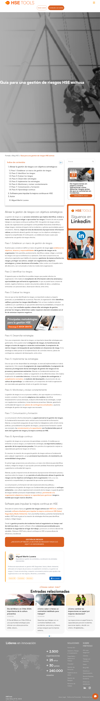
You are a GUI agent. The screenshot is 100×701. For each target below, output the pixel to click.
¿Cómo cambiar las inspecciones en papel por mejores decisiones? (48, 611)
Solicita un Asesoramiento (87, 672)
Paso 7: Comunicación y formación (25, 187)
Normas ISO (71, 647)
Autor (12, 196)
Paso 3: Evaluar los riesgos (22, 176)
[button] (49, 636)
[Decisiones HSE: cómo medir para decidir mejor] (80, 599)
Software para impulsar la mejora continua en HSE (31, 193)
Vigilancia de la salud (72, 674)
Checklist (70, 664)
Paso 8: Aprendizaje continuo (23, 189)
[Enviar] (93, 161)
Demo (85, 664)
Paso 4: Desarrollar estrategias (24, 179)
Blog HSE (15, 156)
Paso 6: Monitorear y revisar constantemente (29, 184)
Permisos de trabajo (71, 685)
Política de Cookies (88, 697)
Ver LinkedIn (56, 578)
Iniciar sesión (42, 8)
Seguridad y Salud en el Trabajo (71, 658)
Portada (7, 156)
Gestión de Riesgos (71, 679)
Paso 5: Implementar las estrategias (26, 181)
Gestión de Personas (71, 668)
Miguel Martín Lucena (20, 200)
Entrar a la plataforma (86, 683)
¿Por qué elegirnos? (86, 651)
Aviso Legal (62, 697)
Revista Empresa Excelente (88, 677)
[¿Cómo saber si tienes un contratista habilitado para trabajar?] (19, 599)
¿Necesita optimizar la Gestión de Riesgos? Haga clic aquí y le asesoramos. (34, 542)
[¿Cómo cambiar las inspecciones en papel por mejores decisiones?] (50, 599)
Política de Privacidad (74, 697)
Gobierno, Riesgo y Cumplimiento (73, 652)
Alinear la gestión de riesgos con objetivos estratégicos (33, 166)
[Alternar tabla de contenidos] (60, 162)
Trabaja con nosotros (86, 660)
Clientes (85, 656)
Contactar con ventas (56, 8)
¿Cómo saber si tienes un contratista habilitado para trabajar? (17, 611)
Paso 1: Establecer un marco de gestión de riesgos (31, 170)
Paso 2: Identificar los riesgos (23, 173)
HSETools (52, 509)
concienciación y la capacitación (29, 428)
